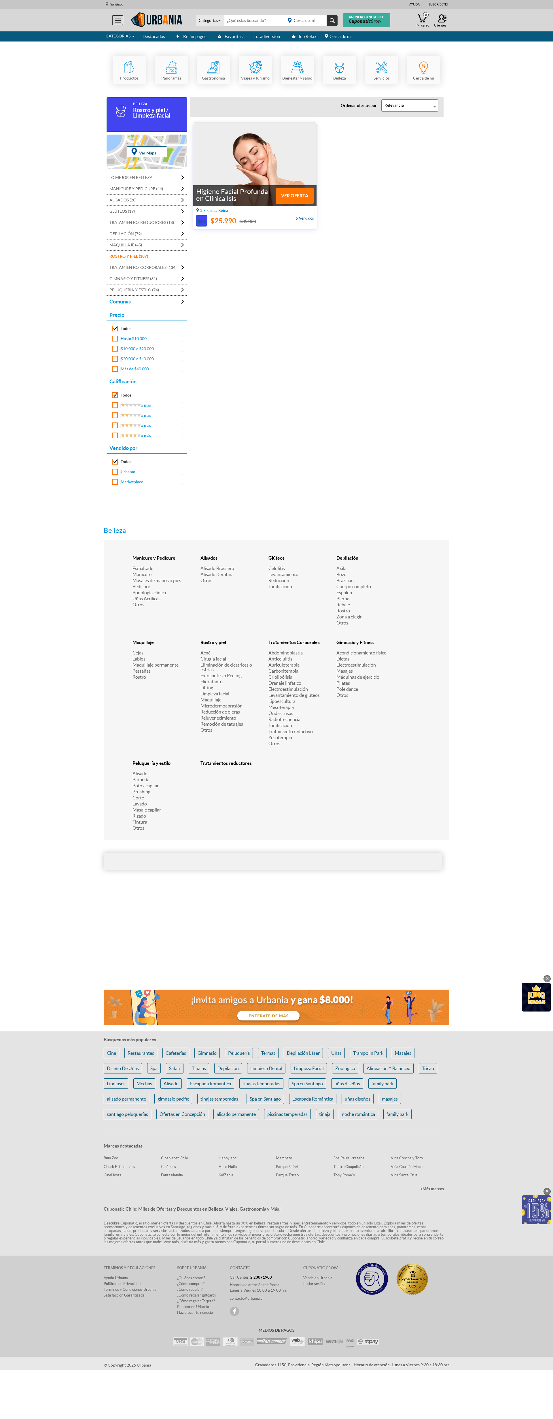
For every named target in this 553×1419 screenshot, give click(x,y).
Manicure (141, 574)
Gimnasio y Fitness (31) (133, 278)
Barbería (140, 779)
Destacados (154, 36)
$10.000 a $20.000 (137, 348)
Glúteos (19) (122, 211)
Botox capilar (145, 785)
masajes (390, 1098)
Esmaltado (143, 568)
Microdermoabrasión (221, 705)
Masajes (344, 670)
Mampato (284, 1158)
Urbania (128, 471)
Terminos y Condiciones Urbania (130, 1289)
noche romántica (358, 1114)
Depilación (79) (125, 233)
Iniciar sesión (314, 1284)
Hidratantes (212, 681)
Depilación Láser (303, 1053)
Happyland (227, 1158)
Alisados (208, 558)
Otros (138, 604)
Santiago (116, 4)
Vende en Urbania (317, 1278)
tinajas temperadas (261, 1083)
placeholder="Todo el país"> (311, 20)
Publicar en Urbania (193, 1307)
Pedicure (141, 586)
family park (382, 1083)
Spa (154, 1068)
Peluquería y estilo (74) (134, 290)
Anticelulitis (280, 658)
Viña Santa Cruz (404, 1175)
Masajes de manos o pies (156, 580)
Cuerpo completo (353, 586)
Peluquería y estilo (151, 763)
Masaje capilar (146, 809)
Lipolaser (116, 1083)
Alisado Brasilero (217, 568)
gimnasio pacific (173, 1098)
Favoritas (234, 36)
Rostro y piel (213, 642)
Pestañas (141, 670)
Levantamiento (283, 574)
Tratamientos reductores (226, 763)
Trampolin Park (368, 1053)
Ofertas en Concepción (182, 1114)
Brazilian (345, 580)
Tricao (428, 1068)
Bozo (341, 574)
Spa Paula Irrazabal (349, 1158)
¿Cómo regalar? (189, 1289)
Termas (268, 1053)
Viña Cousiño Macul (407, 1167)
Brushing (141, 791)
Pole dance (347, 689)
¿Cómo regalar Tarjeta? (196, 1301)
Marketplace (132, 482)
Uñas (336, 1053)
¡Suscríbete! (437, 4)
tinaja (324, 1114)
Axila (341, 568)
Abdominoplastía (285, 652)
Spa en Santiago (307, 1083)
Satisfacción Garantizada (124, 1295)
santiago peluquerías (127, 1114)
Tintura (139, 821)
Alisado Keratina (217, 574)
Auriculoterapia (284, 664)
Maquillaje (143, 642)
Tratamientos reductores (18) (141, 222)
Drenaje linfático (284, 683)
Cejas (137, 652)
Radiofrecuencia (284, 719)
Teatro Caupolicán (348, 1167)
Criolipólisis (280, 677)
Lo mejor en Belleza (131, 177)
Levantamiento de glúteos (294, 695)
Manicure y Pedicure (153, 558)
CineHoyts (112, 1175)
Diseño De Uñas (123, 1068)
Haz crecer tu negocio (195, 1312)
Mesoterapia (281, 707)
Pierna (342, 598)
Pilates (343, 683)
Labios (138, 658)
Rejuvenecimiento (218, 717)
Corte (138, 797)
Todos (126, 328)
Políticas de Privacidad (122, 1284)
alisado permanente (126, 1098)
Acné (205, 652)
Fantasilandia (172, 1175)
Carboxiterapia (283, 670)
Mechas (144, 1083)
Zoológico (345, 1068)
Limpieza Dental (266, 1068)
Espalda (344, 592)
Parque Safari (287, 1167)
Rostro (343, 610)
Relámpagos (195, 36)
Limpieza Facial (309, 1068)
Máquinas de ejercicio (357, 677)
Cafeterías (176, 1053)
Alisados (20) (123, 200)
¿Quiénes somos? (191, 1278)
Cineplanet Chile (174, 1158)
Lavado (139, 803)
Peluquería (239, 1053)
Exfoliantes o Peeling (221, 675)
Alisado (139, 773)
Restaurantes (141, 1053)
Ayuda (414, 4)
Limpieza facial (214, 693)
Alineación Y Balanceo (388, 1068)
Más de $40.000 (135, 369)
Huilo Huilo (228, 1167)
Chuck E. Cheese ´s (119, 1167)
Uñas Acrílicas (146, 598)
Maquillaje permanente (155, 664)
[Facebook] (234, 1311)
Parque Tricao (287, 1175)
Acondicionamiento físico (361, 652)
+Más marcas (432, 1188)
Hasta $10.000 (134, 338)
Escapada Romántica (210, 1083)
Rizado (139, 815)
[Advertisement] (276, 939)
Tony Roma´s (344, 1175)
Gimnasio (207, 1053)
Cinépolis (168, 1167)
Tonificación (280, 586)
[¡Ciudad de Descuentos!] (156, 20)
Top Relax (307, 36)
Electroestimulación (288, 689)
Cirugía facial (213, 658)
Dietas (342, 658)
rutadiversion (267, 36)
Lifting (206, 687)
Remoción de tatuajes (221, 724)
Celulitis (276, 568)
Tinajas (199, 1068)
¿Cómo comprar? (190, 1284)
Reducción (278, 580)
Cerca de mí (340, 36)
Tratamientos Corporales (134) (143, 267)
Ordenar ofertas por (359, 105)
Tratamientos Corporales (294, 642)
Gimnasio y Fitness (355, 642)
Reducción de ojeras (220, 711)
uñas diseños (347, 1083)
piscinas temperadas (287, 1114)
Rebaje (343, 604)
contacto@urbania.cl (246, 1298)
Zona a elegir (349, 616)
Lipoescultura (282, 701)
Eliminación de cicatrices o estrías (226, 667)
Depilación (347, 558)
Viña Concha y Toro (407, 1158)
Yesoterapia (280, 737)
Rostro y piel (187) (128, 256)
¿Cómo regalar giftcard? (196, 1295)
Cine (111, 1053)
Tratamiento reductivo (290, 731)
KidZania (226, 1175)
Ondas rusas (280, 713)
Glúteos (276, 558)
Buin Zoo (111, 1158)
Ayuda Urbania (116, 1278)
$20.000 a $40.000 (137, 358)
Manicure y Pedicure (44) (136, 188)
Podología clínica (149, 592)
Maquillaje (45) (125, 245)
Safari (174, 1068)
